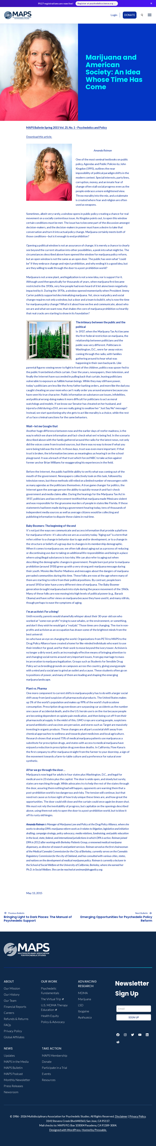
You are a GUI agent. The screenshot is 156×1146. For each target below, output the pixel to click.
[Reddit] (118, 1042)
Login (114, 15)
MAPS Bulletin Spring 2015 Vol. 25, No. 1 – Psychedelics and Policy (66, 127)
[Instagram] (125, 1034)
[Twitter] (132, 1034)
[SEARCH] (142, 15)
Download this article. (39, 136)
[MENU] (149, 15)
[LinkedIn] (147, 1034)
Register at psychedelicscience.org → (97, 3)
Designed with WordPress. (65, 1130)
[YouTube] (140, 1034)
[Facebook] (118, 1034)
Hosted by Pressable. (94, 1130)
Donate (129, 15)
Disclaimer (121, 1116)
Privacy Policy (137, 1116)
